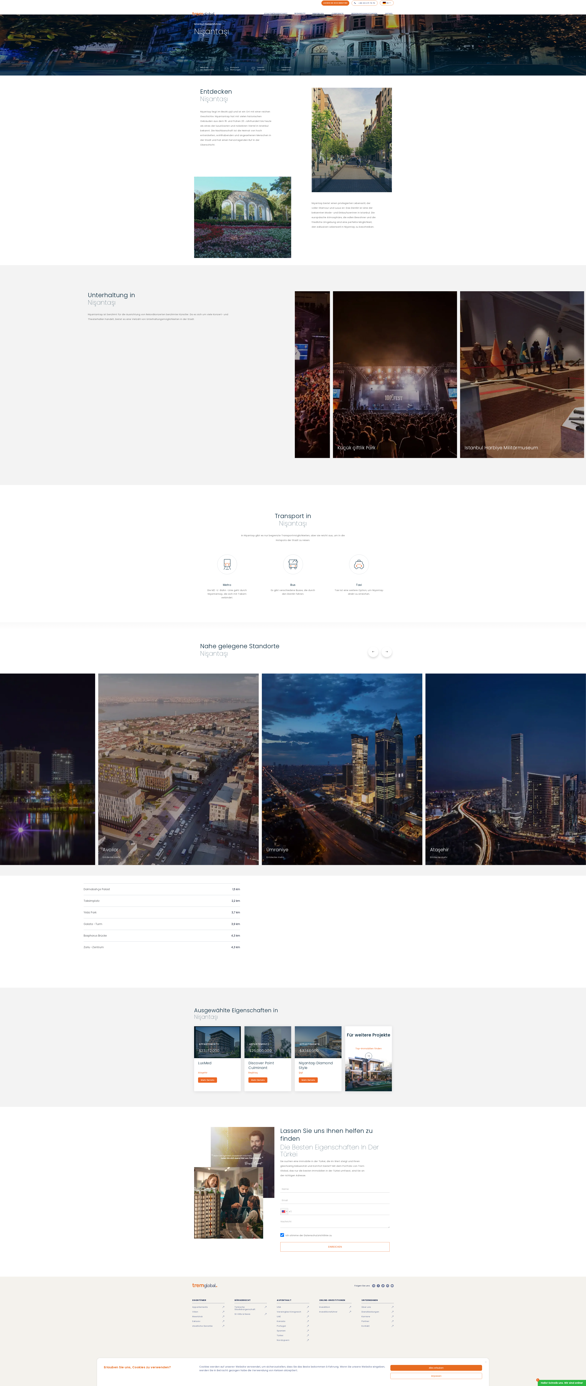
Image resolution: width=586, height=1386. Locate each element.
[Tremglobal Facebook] (378, 1286)
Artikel (389, 13)
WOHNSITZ (299, 13)
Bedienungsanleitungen (364, 13)
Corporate (338, 13)
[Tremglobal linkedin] (373, 1286)
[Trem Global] (204, 1286)
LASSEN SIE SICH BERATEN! (335, 3)
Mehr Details (207, 1080)
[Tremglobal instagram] (387, 1286)
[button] (284, 1211)
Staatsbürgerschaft (275, 13)
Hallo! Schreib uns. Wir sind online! (562, 1383)
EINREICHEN (335, 1247)
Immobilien (318, 13)
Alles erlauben (436, 1367)
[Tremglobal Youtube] (392, 1286)
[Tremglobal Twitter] (382, 1286)
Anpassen (436, 1375)
